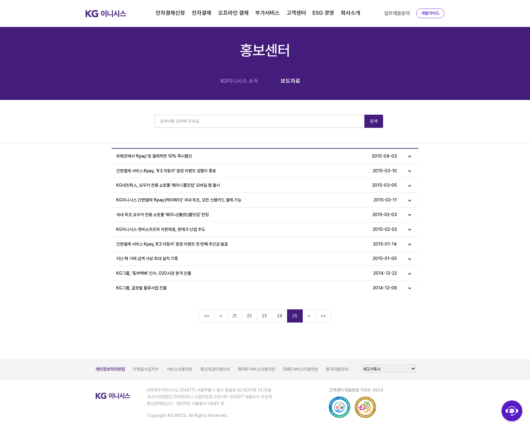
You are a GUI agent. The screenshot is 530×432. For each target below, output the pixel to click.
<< (206, 315)
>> (323, 315)
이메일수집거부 (146, 369)
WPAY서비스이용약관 (256, 369)
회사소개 (350, 13)
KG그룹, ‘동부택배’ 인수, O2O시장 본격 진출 (256, 273)
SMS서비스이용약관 (300, 369)
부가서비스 (267, 13)
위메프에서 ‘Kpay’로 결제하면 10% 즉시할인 (256, 156)
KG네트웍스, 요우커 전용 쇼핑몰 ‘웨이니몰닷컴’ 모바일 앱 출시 (256, 185)
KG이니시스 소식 (239, 81)
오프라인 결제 (233, 13)
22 (249, 315)
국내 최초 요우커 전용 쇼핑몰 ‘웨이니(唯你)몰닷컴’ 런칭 (256, 214)
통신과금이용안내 (215, 369)
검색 (374, 121)
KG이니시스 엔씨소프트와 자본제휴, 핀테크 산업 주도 (256, 229)
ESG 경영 (323, 13)
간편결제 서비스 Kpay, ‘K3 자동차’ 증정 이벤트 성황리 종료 (256, 170)
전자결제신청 (170, 13)
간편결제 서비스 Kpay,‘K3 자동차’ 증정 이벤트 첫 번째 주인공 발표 (256, 244)
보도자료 (290, 81)
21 (234, 315)
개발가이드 (430, 13)
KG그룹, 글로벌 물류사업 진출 (256, 287)
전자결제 (201, 13)
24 (279, 315)
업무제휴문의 (397, 13)
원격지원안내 (337, 369)
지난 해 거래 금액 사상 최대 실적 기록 (256, 258)
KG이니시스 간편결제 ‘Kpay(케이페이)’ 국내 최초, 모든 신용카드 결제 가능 (256, 199)
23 (264, 315)
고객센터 (296, 13)
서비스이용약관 (179, 369)
